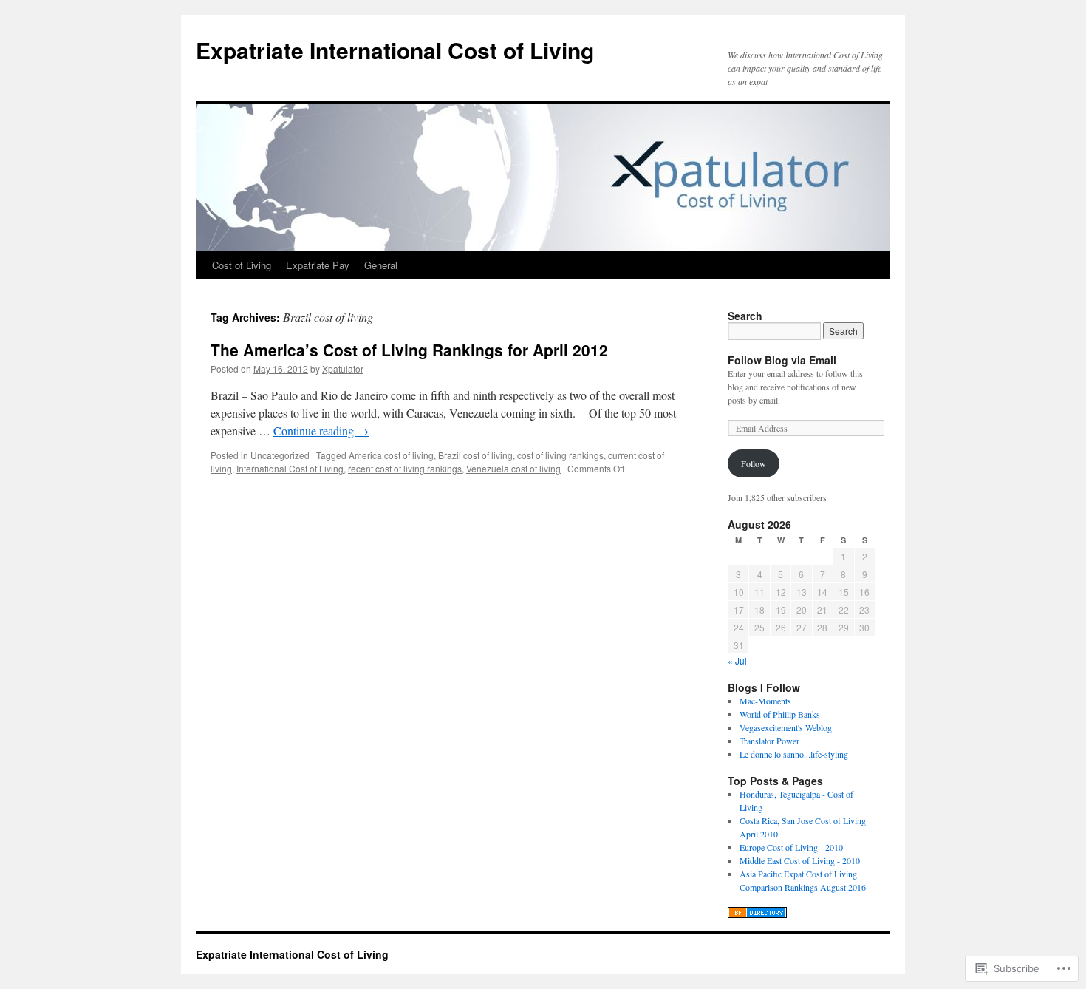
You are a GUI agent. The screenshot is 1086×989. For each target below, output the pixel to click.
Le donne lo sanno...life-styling (794, 754)
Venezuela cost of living (513, 468)
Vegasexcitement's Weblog (786, 727)
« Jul (737, 660)
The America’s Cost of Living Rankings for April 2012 (409, 350)
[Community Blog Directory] (757, 914)
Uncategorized (280, 455)
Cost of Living (241, 265)
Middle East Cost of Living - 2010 (800, 860)
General (380, 265)
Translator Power (769, 741)
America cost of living (391, 455)
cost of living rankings (560, 455)
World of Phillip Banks (780, 714)
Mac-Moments (765, 701)
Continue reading (321, 430)
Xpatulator (342, 368)
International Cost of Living (290, 468)
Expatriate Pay (317, 265)
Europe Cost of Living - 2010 (791, 847)
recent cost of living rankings (405, 468)
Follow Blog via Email (782, 360)
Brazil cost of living (475, 455)
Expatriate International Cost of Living (395, 50)
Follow (753, 463)
